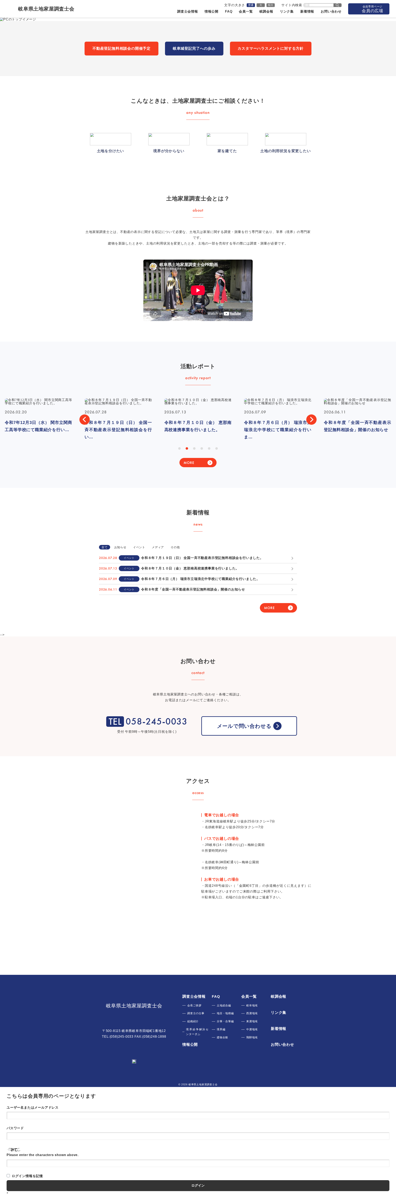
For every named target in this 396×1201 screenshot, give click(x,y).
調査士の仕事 (195, 1013)
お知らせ (120, 547)
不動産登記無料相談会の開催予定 (121, 48)
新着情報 (307, 11)
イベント (139, 547)
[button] (84, 419)
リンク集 (287, 11)
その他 (175, 547)
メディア (158, 547)
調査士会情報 (187, 11)
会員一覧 (246, 11)
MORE (189, 462)
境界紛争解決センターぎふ (197, 1032)
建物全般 (222, 1037)
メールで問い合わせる (244, 726)
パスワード (15, 1128)
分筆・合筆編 (225, 1021)
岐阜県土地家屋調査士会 (134, 1005)
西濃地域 (252, 1013)
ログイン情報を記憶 (27, 1176)
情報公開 (211, 11)
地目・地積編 (225, 1013)
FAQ (228, 11)
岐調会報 (266, 11)
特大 (270, 5)
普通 (250, 5)
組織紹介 (193, 1021)
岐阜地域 (252, 1005)
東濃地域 (252, 1021)
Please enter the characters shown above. (43, 1155)
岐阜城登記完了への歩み (194, 48)
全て (104, 547)
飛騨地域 (252, 1037)
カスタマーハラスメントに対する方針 (271, 48)
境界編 (221, 1029)
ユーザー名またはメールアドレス (33, 1107)
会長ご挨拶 (194, 1005)
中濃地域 (252, 1029)
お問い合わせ (331, 11)
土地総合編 (224, 1005)
